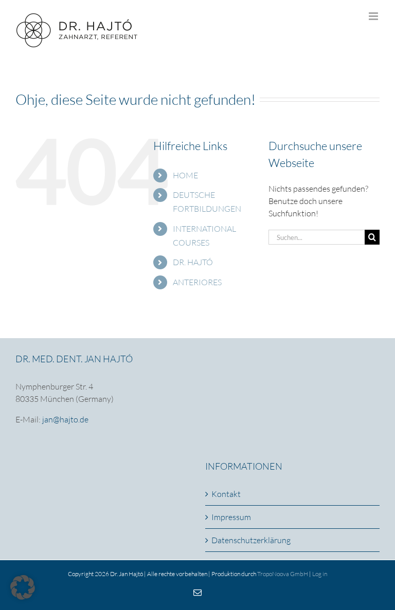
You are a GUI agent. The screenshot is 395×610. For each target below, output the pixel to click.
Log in (319, 574)
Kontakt (226, 494)
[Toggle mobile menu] (374, 16)
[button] (22, 587)
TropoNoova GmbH (282, 574)
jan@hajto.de (65, 419)
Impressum (231, 517)
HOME (185, 175)
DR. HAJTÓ (193, 262)
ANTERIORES (197, 282)
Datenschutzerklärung (251, 540)
